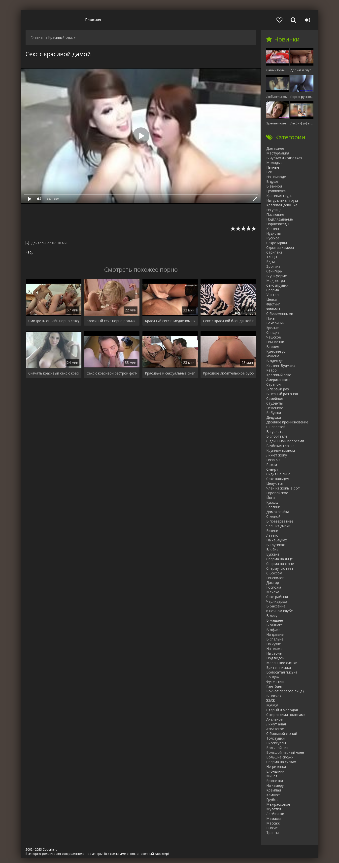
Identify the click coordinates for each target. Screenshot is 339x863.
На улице (273, 209)
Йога (270, 497)
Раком (271, 464)
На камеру (275, 785)
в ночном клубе (279, 610)
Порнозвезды (277, 224)
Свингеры (274, 271)
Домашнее (275, 148)
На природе (276, 176)
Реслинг (273, 507)
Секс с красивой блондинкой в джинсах (228, 320)
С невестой (275, 426)
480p (30, 252)
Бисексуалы (276, 743)
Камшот (273, 794)
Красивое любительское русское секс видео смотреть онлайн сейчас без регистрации (228, 373)
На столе (274, 653)
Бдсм (270, 261)
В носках (273, 695)
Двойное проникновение (287, 422)
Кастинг (273, 228)
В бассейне (275, 606)
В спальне (274, 639)
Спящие (272, 332)
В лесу (271, 615)
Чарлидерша (276, 601)
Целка (271, 299)
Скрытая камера (280, 247)
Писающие (275, 214)
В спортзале (276, 436)
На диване (275, 634)
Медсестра (275, 280)
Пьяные (272, 167)
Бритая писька (278, 667)
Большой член (278, 747)
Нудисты (273, 233)
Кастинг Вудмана (280, 365)
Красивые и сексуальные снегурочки (170, 373)
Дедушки (273, 417)
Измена (272, 356)
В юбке (272, 549)
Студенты (274, 403)
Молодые (274, 162)
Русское (273, 238)
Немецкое (274, 408)
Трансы (272, 832)
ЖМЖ (270, 700)
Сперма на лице (279, 559)
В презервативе (279, 521)
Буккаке (272, 554)
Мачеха (272, 592)
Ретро (271, 370)
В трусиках (275, 544)
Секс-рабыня (277, 596)
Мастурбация (277, 153)
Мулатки (273, 809)
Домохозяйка (277, 511)
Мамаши (273, 818)
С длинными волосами (285, 441)
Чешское (273, 337)
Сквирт (272, 469)
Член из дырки (278, 526)
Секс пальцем (277, 478)
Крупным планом (280, 450)
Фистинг (273, 304)
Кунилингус (275, 351)
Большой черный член (285, 752)
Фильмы (273, 308)
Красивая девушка (281, 205)
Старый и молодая (282, 710)
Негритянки (276, 766)
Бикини (272, 530)
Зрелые (272, 327)
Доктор (272, 582)
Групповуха (276, 190)
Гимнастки (275, 341)
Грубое (272, 799)
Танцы (271, 257)
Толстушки (275, 738)
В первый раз (277, 389)
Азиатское (275, 728)
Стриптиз (274, 252)
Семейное (274, 398)
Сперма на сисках (281, 761)
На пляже (274, 648)
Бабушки (273, 412)
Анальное (274, 719)
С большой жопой (281, 733)
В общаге (274, 625)
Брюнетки (274, 780)
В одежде (274, 360)
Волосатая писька (281, 672)
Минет (271, 776)
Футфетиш (275, 681)
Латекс (272, 535)
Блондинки (275, 771)
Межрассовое (278, 804)
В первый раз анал (282, 393)
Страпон (273, 384)
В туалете (274, 431)
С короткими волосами (285, 714)
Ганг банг (274, 686)
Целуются (274, 483)
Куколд (272, 502)
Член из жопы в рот (283, 488)
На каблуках (276, 540)
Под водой (275, 658)
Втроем (272, 346)
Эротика (273, 266)
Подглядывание (279, 219)
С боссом (274, 573)
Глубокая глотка (280, 445)
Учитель (273, 294)
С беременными (279, 313)
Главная (93, 20)
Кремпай (273, 790)
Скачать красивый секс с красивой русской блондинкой (53, 373)
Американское (278, 379)
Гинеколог (275, 577)
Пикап (271, 318)
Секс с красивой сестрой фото (112, 373)
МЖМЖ (272, 705)
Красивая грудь (279, 195)
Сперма (272, 290)
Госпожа (273, 587)
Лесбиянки (275, 813)
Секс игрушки (277, 285)
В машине (274, 620)
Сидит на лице (278, 474)
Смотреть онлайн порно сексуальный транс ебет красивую (53, 320)
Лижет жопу (276, 455)
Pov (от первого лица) (285, 691)
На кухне (273, 643)
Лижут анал (276, 724)
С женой (273, 516)
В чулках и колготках (284, 157)
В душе (272, 181)
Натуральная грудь (282, 200)
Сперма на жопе (280, 563)
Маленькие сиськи (281, 662)
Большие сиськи (280, 757)
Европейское (277, 492)
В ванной (274, 186)
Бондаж (272, 677)
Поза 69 (273, 459)
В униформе (276, 275)
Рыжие (272, 827)
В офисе (273, 629)
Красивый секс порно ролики (111, 320)
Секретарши (276, 242)
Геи (269, 172)
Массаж (273, 823)
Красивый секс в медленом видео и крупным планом (170, 320)
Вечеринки (275, 323)
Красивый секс (278, 375)
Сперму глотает (279, 568)
